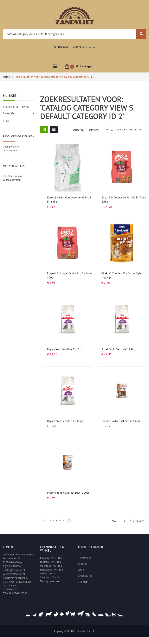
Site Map (82, 581)
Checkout (82, 563)
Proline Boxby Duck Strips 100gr (120, 421)
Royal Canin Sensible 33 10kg (64, 349)
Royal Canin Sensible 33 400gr (65, 421)
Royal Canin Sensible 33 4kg (118, 349)
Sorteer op (78, 130)
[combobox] (74, 34)
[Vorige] (43, 520)
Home (6, 76)
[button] (88, 151)
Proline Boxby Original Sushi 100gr (68, 492)
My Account (84, 557)
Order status (84, 575)
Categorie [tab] (8, 113)
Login (80, 569)
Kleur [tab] (6, 120)
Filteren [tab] (10, 95)
